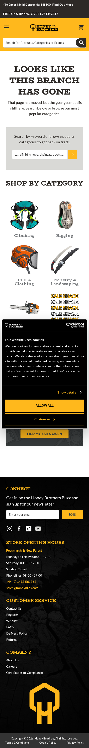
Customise (42, 419)
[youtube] (38, 528)
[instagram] (9, 528)
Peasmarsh (14, 550)
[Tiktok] (28, 528)
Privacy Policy (75, 742)
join (72, 514)
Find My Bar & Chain (44, 434)
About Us (12, 660)
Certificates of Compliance (24, 672)
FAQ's (10, 627)
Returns (11, 639)
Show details (66, 392)
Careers (11, 666)
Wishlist (12, 621)
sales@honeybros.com (22, 588)
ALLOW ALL (45, 405)
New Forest (34, 550)
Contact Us (14, 608)
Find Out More (58, 4)
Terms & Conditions (17, 742)
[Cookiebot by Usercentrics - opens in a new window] (66, 325)
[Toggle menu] (6, 27)
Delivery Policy (17, 633)
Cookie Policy (47, 742)
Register (12, 614)
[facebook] (19, 528)
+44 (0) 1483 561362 (21, 581)
